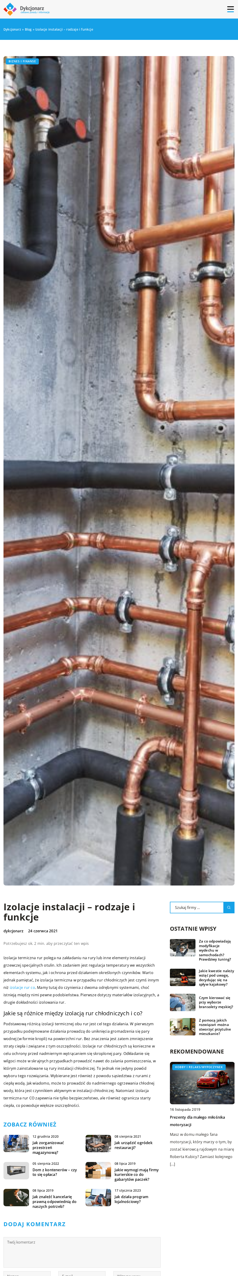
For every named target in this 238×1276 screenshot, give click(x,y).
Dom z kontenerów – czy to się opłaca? (55, 1172)
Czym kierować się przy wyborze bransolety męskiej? (216, 1002)
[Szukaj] (229, 907)
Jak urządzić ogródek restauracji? (133, 1145)
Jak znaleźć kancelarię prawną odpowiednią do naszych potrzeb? (54, 1201)
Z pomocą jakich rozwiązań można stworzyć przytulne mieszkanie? (215, 1027)
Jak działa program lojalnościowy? (132, 1199)
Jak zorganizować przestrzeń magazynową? (48, 1147)
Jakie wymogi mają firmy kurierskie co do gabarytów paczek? (137, 1175)
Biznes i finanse (22, 61)
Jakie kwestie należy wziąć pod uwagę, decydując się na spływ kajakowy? (216, 978)
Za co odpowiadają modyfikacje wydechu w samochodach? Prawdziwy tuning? (215, 950)
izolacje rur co (22, 987)
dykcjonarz (13, 931)
